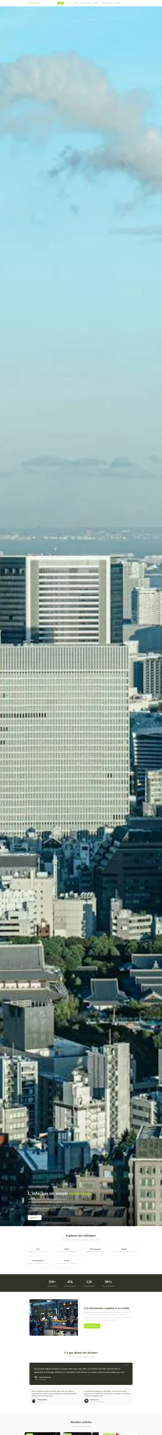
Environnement (106, 3)
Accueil (60, 3)
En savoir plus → (92, 1326)
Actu (68, 3)
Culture (75, 3)
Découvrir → (34, 1218)
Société (117, 3)
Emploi (96, 3)
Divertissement (86, 3)
